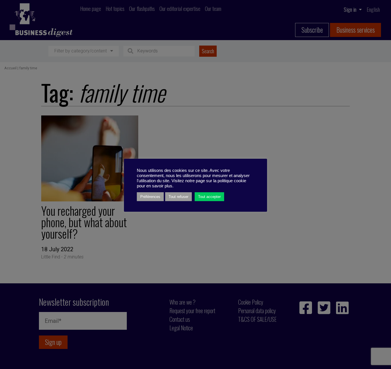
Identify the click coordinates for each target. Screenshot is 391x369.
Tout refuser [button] (178, 197)
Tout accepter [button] (209, 197)
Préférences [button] (150, 197)
